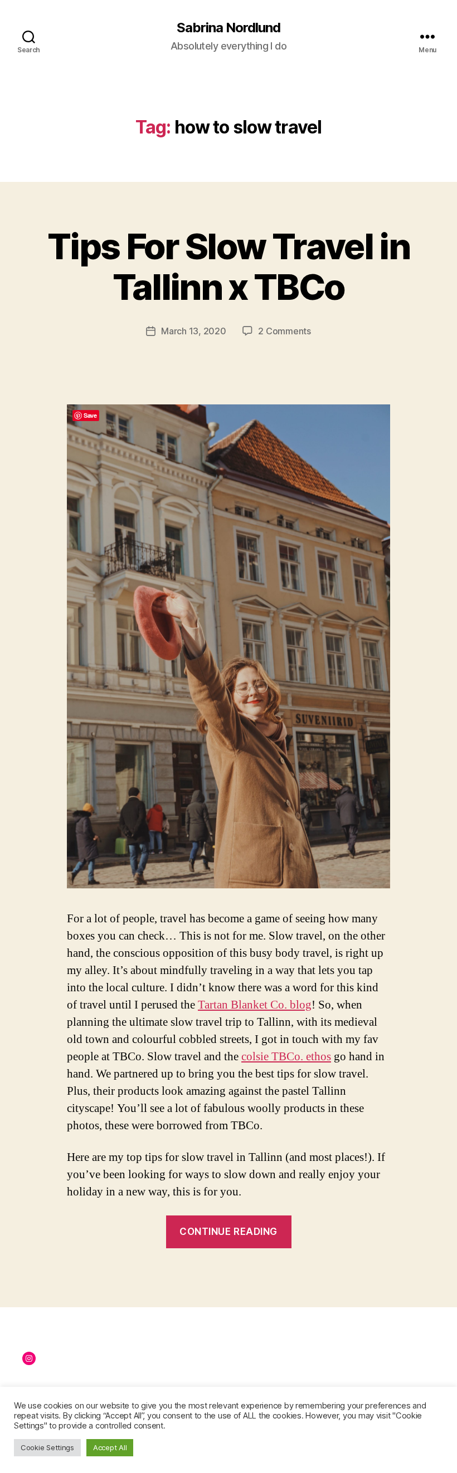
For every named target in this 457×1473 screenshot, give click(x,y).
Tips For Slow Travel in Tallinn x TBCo (228, 266)
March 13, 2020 (193, 331)
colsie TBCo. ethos (286, 1056)
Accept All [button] (110, 1447)
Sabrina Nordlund (228, 27)
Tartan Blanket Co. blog (255, 1004)
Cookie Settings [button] (47, 1447)
